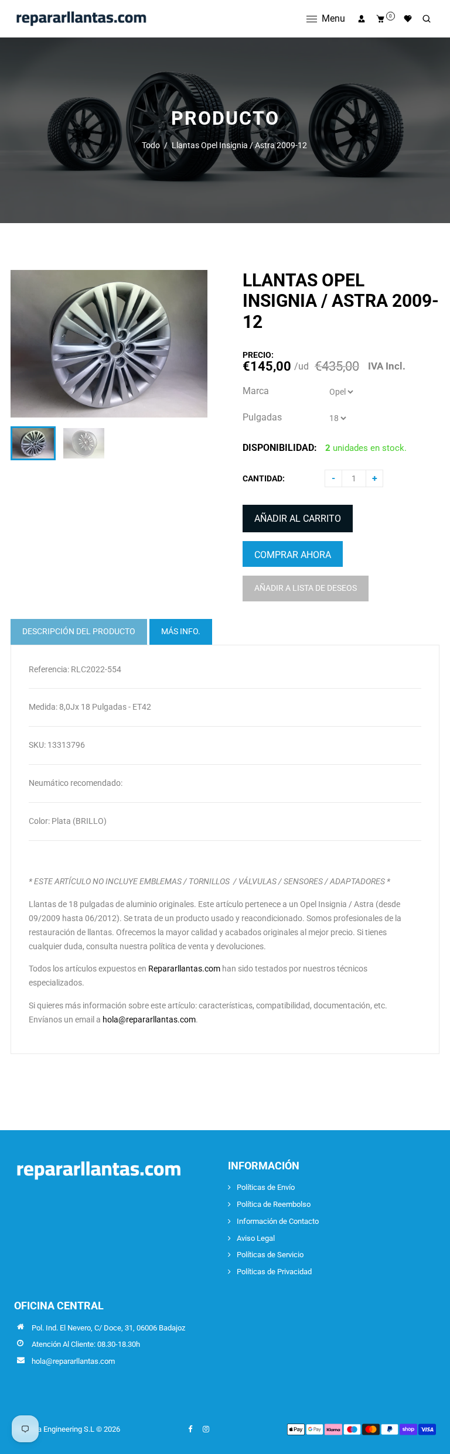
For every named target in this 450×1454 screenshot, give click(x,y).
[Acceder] (361, 19)
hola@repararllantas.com (149, 1019)
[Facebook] (191, 1429)
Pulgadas (262, 417)
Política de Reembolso (274, 1204)
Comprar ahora (292, 554)
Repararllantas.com (184, 968)
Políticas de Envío (266, 1187)
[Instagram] (207, 1429)
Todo (151, 145)
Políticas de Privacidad (274, 1271)
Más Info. (180, 631)
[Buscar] (426, 19)
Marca (256, 390)
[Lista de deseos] (408, 19)
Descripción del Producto (78, 631)
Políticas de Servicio (270, 1254)
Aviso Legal (256, 1238)
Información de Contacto (278, 1221)
